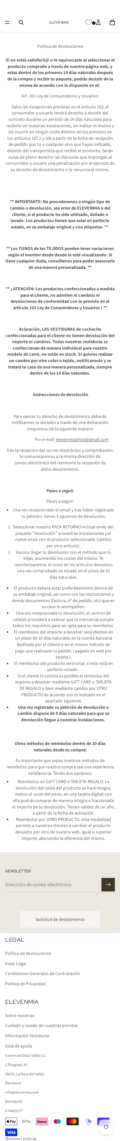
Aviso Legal (15, 963)
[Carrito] (112, 22)
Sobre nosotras (19, 1015)
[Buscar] (21, 22)
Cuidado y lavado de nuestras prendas (41, 1026)
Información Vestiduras (27, 1035)
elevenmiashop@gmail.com (82, 439)
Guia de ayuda (18, 1046)
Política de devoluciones (28, 953)
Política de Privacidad (25, 984)
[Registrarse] (108, 884)
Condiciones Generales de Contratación (42, 974)
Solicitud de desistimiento (60, 919)
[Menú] (7, 22)
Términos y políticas (20, 1138)
